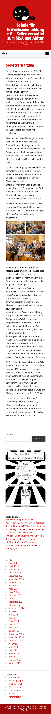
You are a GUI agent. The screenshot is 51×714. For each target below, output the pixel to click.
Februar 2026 (15, 572)
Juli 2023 (12, 644)
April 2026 (13, 566)
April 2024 (13, 621)
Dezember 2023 (16, 634)
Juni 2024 (13, 614)
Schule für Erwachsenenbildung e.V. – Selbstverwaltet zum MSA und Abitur (25, 31)
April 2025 (13, 589)
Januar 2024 (14, 631)
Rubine (33, 706)
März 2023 (13, 656)
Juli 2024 (12, 611)
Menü (5, 53)
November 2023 (16, 637)
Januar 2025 (14, 598)
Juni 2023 (13, 647)
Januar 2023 (14, 663)
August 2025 (14, 585)
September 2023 (16, 640)
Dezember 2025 (16, 576)
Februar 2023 (15, 660)
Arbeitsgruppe (15, 680)
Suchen (9, 434)
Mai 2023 (12, 650)
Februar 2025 (15, 595)
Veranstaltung (15, 697)
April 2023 (13, 653)
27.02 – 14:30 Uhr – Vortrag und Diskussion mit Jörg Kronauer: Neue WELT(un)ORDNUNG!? (23, 545)
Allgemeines (14, 677)
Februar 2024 (15, 627)
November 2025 (16, 579)
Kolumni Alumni (16, 690)
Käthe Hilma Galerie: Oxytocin (20, 539)
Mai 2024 (12, 618)
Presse (11, 693)
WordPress (20, 706)
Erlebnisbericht (15, 684)
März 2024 (13, 624)
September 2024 (16, 608)
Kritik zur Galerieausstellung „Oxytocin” (25, 536)
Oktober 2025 (15, 582)
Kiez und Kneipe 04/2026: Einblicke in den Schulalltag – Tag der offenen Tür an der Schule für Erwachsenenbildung (25, 529)
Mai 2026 (12, 563)
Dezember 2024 (16, 602)
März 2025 (13, 592)
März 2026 (13, 569)
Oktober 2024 (15, 605)
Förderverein (14, 687)
